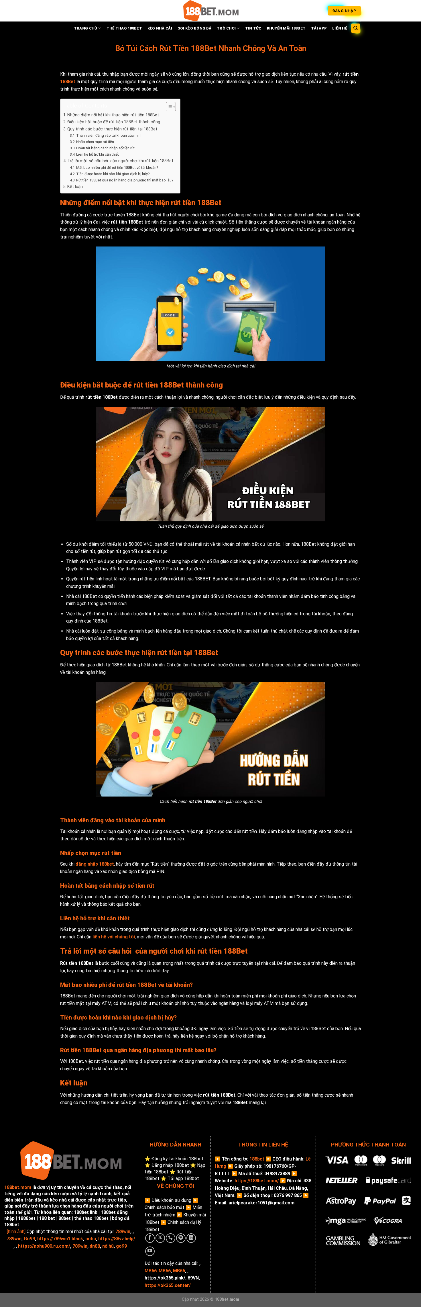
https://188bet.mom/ (257, 1180)
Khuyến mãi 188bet (286, 28)
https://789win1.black (60, 1238)
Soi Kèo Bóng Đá (194, 28)
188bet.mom (17, 1187)
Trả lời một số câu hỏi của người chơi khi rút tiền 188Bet (120, 161)
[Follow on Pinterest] (181, 1238)
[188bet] (210, 10)
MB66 (165, 1270)
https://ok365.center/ (168, 1285)
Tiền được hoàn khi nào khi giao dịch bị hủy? (113, 174)
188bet (256, 1159)
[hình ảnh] (16, 1231)
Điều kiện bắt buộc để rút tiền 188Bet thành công (113, 122)
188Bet (67, 81)
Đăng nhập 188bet (170, 1165)
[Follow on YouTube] (150, 1251)
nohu (90, 1238)
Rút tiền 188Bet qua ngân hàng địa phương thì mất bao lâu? (125, 180)
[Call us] (170, 1238)
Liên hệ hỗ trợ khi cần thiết (97, 154)
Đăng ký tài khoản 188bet (178, 1158)
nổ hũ (108, 1246)
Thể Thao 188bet (124, 28)
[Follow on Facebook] (150, 1238)
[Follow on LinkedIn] (191, 1238)
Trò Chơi (226, 28)
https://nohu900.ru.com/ (44, 1246)
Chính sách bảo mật (164, 1207)
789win (122, 1231)
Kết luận (75, 186)
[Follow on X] (160, 1238)
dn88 (95, 1246)
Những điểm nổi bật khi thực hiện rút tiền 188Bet (113, 115)
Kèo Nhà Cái (159, 28)
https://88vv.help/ (116, 1238)
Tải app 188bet (183, 1178)
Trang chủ (85, 28)
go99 (121, 1246)
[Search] (356, 28)
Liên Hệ (339, 28)
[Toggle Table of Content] (168, 106)
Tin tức (253, 28)
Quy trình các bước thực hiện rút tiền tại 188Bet (112, 129)
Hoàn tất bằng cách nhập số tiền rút (105, 148)
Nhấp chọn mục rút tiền (95, 142)
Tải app (319, 28)
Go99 (29, 1238)
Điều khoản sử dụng (171, 1200)
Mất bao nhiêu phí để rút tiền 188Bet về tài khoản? (117, 167)
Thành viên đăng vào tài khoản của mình (109, 135)
